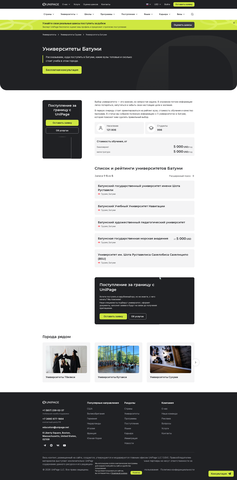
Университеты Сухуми (164, 377)
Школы (87, 14)
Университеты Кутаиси (112, 377)
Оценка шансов (90, 4)
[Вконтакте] (58, 445)
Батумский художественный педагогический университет (141, 222)
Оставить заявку (183, 4)
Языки (147, 14)
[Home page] (51, 4)
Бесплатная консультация (62, 69)
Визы (179, 14)
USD (156, 4)
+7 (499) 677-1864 (53, 418)
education (56, 427)
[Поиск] (192, 14)
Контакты (105, 4)
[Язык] (148, 4)
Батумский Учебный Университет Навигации (131, 206)
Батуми (112, 194)
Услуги (77, 4)
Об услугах (62, 130)
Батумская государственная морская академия (133, 238)
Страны (48, 14)
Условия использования (145, 469)
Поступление (128, 14)
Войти (167, 4)
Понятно (136, 473)
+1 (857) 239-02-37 (53, 410)
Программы (106, 14)
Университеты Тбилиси (60, 377)
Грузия (104, 194)
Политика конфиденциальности (177, 469)
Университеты (68, 14)
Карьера (163, 14)
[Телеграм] (45, 445)
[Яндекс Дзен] (51, 445)
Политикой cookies (119, 473)
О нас (65, 4)
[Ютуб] (64, 445)
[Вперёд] (195, 362)
